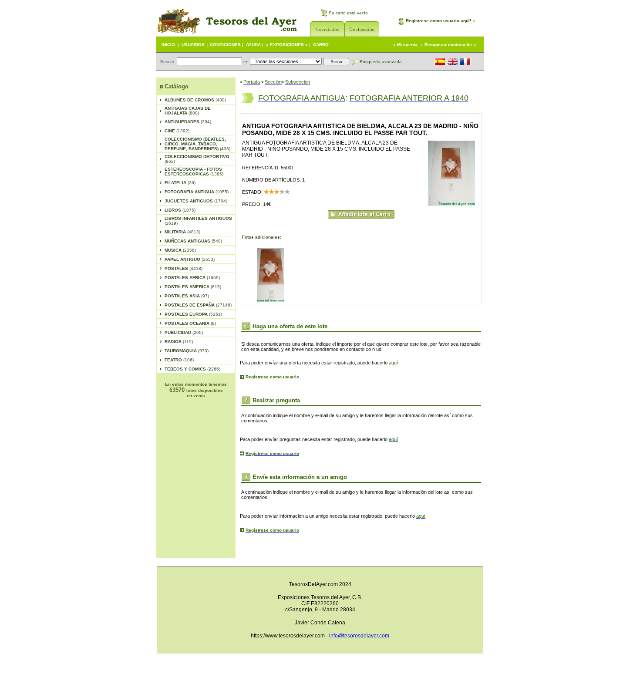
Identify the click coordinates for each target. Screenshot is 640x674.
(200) (184, 332)
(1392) (177, 130)
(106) (179, 359)
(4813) (182, 231)
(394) (188, 121)
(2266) (192, 369)
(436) (197, 144)
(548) (193, 241)
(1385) (194, 171)
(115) (179, 341)
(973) (187, 350)
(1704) (196, 201)
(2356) (180, 250)
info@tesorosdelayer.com (359, 636)
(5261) (193, 314)
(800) (188, 110)
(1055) (197, 191)
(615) (193, 286)
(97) (187, 295)
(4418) (183, 268)
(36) (180, 182)
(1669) (192, 277)
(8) (190, 323)
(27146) (198, 305)
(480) (195, 100)
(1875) (180, 210)
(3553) (190, 259)
